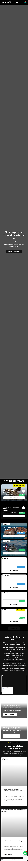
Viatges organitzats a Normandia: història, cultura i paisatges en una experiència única (14, 841)
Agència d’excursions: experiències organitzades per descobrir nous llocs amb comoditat (13, 790)
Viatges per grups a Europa (11, 698)
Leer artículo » (8, 804)
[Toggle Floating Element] (25, 853)
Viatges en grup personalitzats (11, 721)
